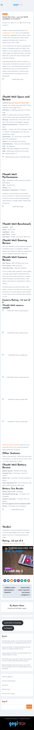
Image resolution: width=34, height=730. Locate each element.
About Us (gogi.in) (7, 676)
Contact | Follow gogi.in (9, 681)
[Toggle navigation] (2, 4)
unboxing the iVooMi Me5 (20, 103)
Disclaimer (5, 685)
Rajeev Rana (18, 606)
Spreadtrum (5, 25)
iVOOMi (24, 22)
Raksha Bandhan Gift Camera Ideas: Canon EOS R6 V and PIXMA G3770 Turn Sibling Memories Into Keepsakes (17, 666)
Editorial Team (6, 689)
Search (5, 701)
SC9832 (29, 22)
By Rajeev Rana (6, 22)
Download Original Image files (11, 445)
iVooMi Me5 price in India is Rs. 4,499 (13, 544)
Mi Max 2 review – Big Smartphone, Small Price (10, 590)
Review (5, 14)
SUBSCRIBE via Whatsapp (12, 623)
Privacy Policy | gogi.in (8, 693)
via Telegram (8, 628)
